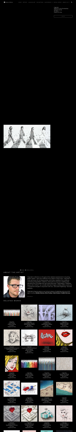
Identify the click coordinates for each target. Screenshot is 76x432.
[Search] (71, 2)
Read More (30, 296)
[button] (49, 2)
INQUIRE (63, 16)
